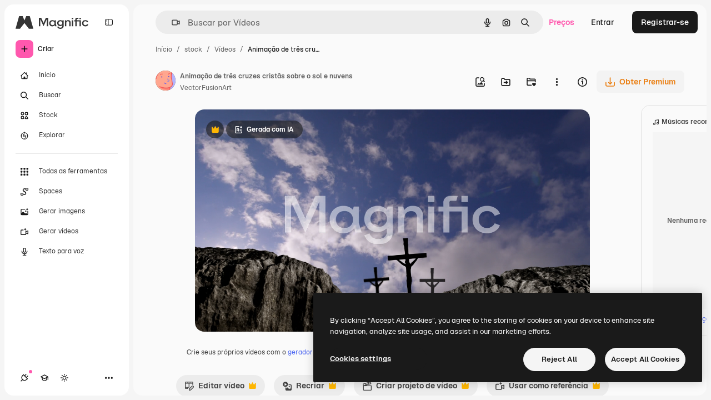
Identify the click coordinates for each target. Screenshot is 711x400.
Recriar (303, 388)
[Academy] (44, 378)
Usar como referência (541, 388)
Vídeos (225, 49)
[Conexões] (24, 378)
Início (164, 49)
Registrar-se (665, 22)
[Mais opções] (556, 82)
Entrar (602, 22)
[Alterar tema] (64, 378)
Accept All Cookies (645, 359)
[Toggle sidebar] (109, 22)
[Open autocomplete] (171, 22)
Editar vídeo (214, 388)
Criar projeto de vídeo (409, 388)
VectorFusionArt (206, 87)
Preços (561, 22)
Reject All (559, 359)
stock (193, 49)
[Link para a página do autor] (166, 82)
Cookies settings (360, 358)
